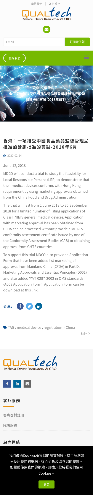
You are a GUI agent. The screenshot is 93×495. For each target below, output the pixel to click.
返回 (84, 333)
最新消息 (51, 87)
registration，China (59, 327)
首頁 (35, 87)
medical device (29, 327)
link (35, 290)
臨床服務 (10, 425)
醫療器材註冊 (13, 415)
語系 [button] (54, 4)
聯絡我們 (36, 4)
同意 (46, 484)
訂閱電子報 (77, 41)
